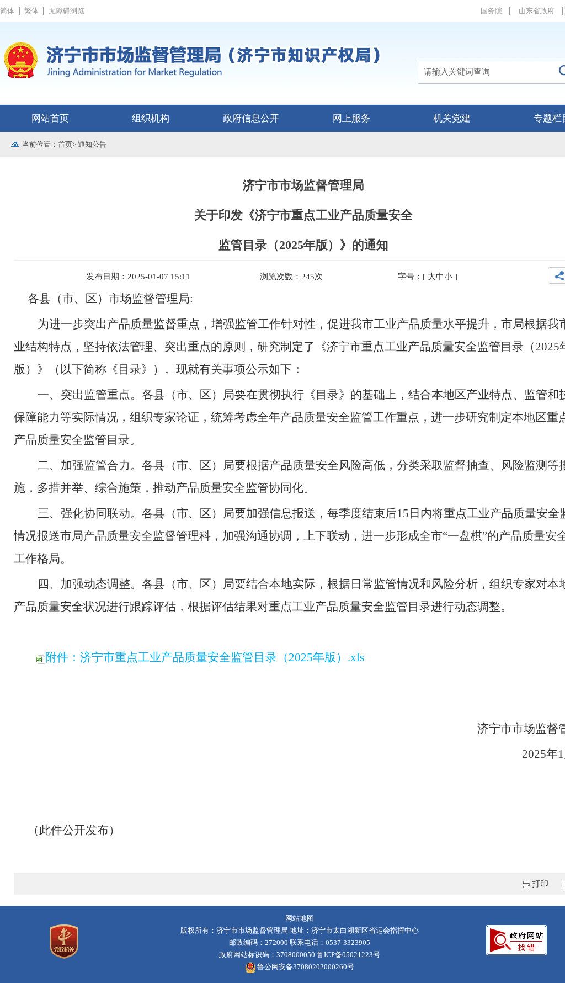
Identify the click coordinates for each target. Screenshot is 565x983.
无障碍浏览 (66, 11)
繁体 (31, 11)
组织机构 (150, 118)
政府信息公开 (251, 118)
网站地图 (299, 918)
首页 (65, 144)
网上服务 (351, 118)
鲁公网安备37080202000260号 (304, 967)
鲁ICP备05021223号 (348, 954)
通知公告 (92, 144)
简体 (7, 11)
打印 (540, 883)
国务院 (491, 11)
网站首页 (50, 118)
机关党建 (452, 118)
